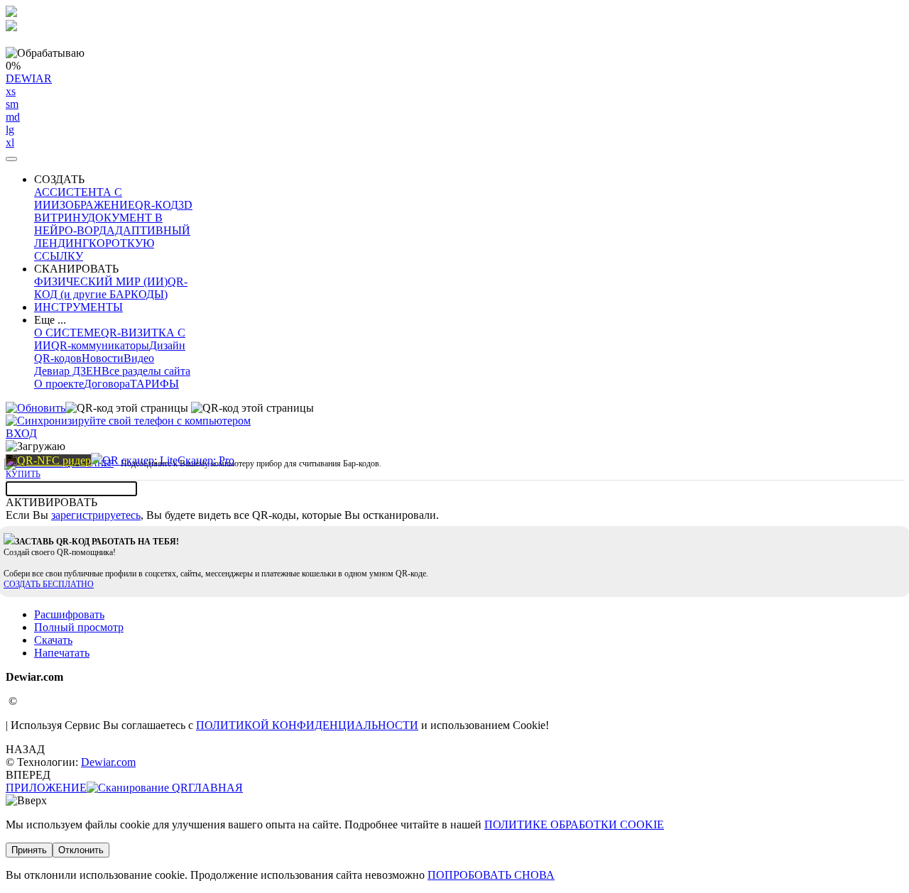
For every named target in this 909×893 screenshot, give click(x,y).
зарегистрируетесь (96, 515)
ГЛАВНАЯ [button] (215, 788)
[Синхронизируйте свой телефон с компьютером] (128, 421)
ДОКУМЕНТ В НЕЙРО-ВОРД (98, 224)
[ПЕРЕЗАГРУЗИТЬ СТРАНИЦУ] (35, 408)
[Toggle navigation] (11, 159)
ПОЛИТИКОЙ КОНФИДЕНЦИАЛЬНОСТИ (307, 725)
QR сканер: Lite (140, 460)
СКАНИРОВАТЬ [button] (76, 269)
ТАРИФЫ (154, 384)
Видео (139, 358)
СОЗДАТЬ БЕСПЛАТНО (49, 584)
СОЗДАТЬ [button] (59, 179)
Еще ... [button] (50, 320)
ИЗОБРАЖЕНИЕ (93, 205)
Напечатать (61, 653)
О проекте (59, 384)
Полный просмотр (79, 627)
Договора (107, 384)
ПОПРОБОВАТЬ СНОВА (491, 875)
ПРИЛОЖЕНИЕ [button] (46, 788)
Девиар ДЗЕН (68, 371)
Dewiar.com (108, 762)
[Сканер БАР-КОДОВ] (137, 788)
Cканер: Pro (206, 460)
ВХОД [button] (21, 433)
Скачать (53, 640)
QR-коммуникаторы (100, 345)
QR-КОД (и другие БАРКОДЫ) (110, 287)
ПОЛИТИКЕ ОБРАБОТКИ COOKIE (574, 824)
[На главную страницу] (96, 460)
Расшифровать (69, 614)
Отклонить (81, 850)
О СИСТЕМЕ (67, 333)
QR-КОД (156, 205)
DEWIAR (29, 110)
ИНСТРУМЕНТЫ (78, 307)
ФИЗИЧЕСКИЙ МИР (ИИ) (101, 281)
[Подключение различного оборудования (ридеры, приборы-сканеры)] (48, 460)
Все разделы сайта (146, 371)
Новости (103, 358)
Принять (29, 850)
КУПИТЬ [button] (23, 474)
